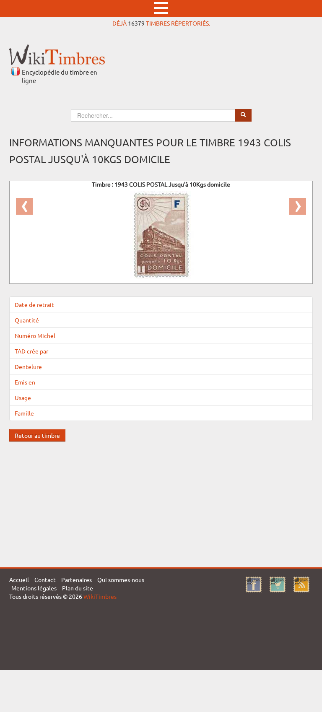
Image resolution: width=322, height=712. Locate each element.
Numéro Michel (35, 335)
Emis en (25, 382)
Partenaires (76, 579)
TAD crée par (31, 351)
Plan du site (77, 588)
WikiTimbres (100, 596)
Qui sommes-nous (120, 579)
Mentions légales (34, 588)
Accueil (19, 579)
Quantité (27, 320)
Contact (45, 579)
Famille (24, 413)
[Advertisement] (161, 500)
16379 (136, 23)
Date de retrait (34, 304)
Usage (23, 397)
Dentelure (28, 366)
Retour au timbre (37, 435)
